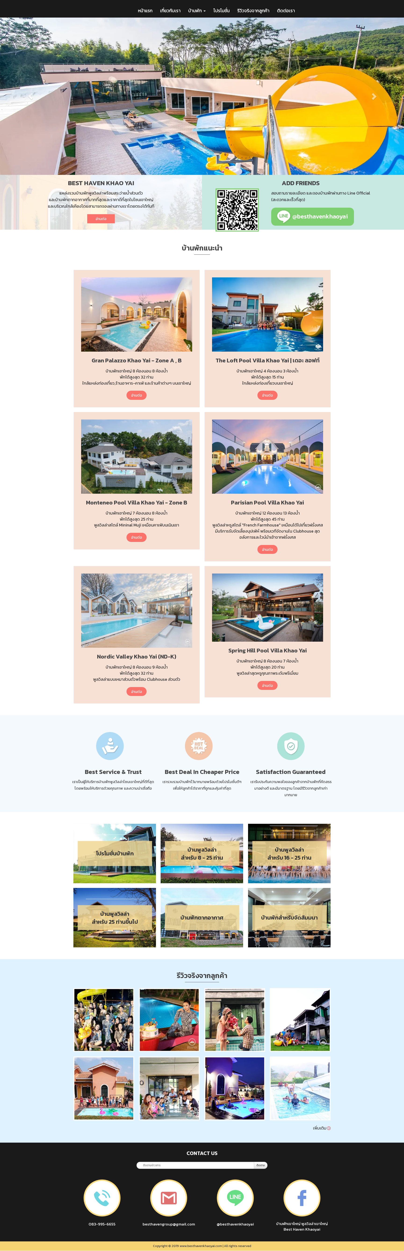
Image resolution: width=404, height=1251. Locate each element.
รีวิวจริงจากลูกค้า (253, 10)
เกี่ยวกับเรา (170, 10)
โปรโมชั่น (221, 10)
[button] (30, 96)
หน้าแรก (145, 10)
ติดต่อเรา (286, 10)
